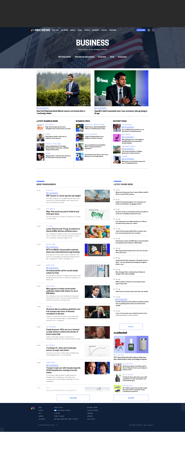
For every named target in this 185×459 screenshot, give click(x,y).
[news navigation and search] (153, 30)
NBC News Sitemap (92, 407)
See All (131, 326)
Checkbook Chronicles (84, 56)
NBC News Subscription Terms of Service (66, 419)
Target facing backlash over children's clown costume (94, 137)
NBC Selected (91, 419)
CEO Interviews (64, 56)
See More (131, 398)
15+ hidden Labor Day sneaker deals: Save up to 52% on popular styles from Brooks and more (135, 389)
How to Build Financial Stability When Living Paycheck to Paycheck (95, 146)
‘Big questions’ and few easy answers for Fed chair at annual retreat (58, 156)
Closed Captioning (92, 410)
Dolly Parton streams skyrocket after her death (132, 291)
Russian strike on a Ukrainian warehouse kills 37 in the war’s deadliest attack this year (132, 213)
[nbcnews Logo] (33, 408)
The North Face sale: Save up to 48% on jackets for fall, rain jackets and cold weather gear (135, 378)
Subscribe (90, 413)
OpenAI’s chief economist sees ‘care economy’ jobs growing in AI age (120, 111)
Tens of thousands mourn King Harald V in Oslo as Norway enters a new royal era (131, 314)
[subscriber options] (149, 30)
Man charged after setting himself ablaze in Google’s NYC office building (130, 273)
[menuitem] (55, 30)
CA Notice (57, 413)
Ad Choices (42, 419)
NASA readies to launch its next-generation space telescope (130, 283)
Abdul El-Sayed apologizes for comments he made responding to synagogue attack (131, 203)
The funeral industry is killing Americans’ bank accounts (132, 152)
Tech (112, 56)
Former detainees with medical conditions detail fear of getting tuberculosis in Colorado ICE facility (132, 303)
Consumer (122, 56)
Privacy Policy (58, 407)
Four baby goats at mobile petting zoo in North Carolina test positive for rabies (131, 222)
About (40, 407)
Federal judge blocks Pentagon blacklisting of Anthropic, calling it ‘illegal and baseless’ (57, 147)
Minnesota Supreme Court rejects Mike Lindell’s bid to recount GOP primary (132, 193)
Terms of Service (59, 416)
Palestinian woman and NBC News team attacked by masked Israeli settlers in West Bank (132, 242)
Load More (73, 398)
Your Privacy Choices (64, 410)
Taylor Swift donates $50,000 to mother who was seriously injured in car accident (131, 232)
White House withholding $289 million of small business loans (95, 128)
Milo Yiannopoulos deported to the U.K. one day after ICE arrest (132, 251)
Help (40, 413)
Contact (41, 410)
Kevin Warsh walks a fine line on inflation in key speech (55, 137)
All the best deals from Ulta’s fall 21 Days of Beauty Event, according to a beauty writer (135, 368)
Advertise (90, 416)
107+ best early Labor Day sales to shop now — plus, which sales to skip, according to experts (130, 358)
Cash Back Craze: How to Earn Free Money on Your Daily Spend (96, 155)
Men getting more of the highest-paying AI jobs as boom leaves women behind (133, 141)
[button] (79, 30)
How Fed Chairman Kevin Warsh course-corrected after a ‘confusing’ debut (61, 111)
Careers (41, 416)
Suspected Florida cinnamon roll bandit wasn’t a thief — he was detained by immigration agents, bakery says (132, 262)
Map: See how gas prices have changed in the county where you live (58, 128)
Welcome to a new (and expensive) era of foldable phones (133, 162)
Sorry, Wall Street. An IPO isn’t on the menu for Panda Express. (133, 130)
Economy (102, 56)
